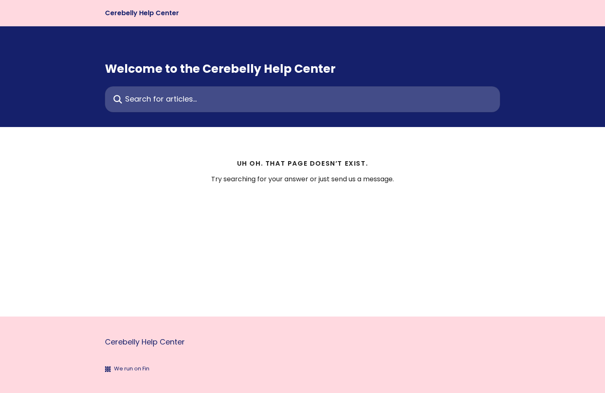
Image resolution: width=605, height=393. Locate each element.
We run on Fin (131, 368)
